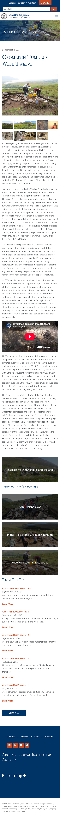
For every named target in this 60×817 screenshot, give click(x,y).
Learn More (7, 603)
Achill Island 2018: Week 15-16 (17, 588)
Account (49, 736)
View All (14, 713)
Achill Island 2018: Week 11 (15, 685)
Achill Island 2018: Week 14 (15, 611)
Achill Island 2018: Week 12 (15, 658)
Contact (32, 2)
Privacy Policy (26, 809)
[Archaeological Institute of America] (5, 13)
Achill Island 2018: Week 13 (15, 635)
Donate (45, 3)
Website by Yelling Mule (40, 809)
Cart (36, 736)
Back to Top (12, 775)
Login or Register (17, 2)
